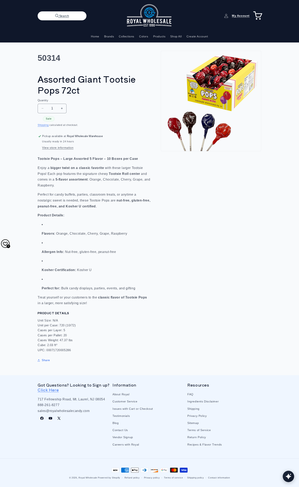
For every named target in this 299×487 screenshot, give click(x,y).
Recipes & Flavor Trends (204, 444)
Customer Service (124, 401)
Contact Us (120, 430)
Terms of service (173, 477)
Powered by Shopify (109, 477)
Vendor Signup (122, 437)
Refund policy (132, 477)
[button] (62, 15)
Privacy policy (152, 477)
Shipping (43, 125)
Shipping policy (195, 477)
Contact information (219, 477)
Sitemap (193, 423)
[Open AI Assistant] (288, 476)
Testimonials (121, 415)
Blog (115, 423)
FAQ (190, 394)
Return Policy (196, 437)
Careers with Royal (125, 444)
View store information (57, 147)
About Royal (121, 394)
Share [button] (46, 360)
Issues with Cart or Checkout (132, 408)
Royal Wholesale (88, 477)
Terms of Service (199, 430)
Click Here (48, 389)
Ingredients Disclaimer (203, 401)
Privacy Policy (197, 415)
